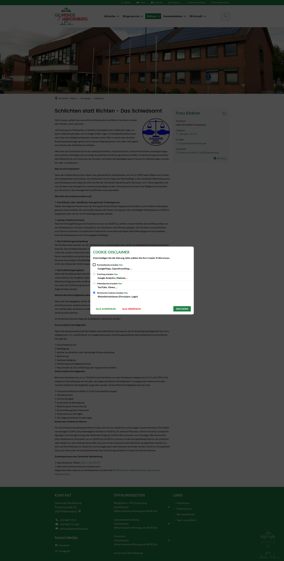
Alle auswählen (106, 308)
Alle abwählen (131, 308)
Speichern (182, 308)
